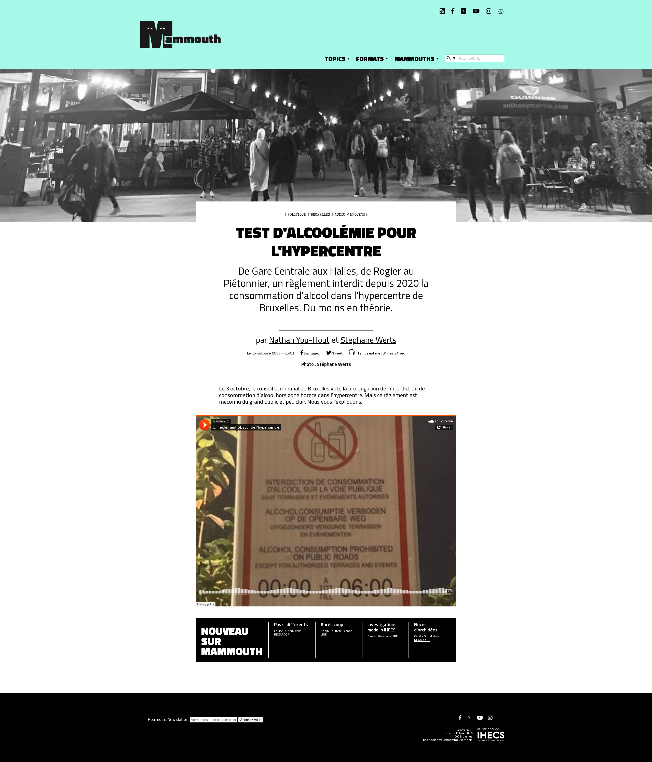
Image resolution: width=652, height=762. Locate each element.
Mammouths (414, 58)
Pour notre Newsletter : (169, 719)
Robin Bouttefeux (333, 631)
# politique (295, 214)
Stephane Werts (368, 340)
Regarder (282, 634)
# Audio (338, 214)
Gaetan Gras (376, 636)
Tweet (337, 353)
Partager (311, 353)
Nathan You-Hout (299, 340)
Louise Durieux (284, 631)
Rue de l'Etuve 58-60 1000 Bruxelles (459, 735)
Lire (324, 634)
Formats (370, 58)
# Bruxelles (319, 214)
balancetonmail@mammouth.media (447, 740)
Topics (335, 58)
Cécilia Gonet (423, 636)
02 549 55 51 (464, 730)
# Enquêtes (357, 214)
